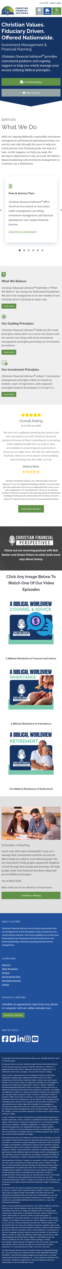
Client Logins (55, 3)
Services (6, 972)
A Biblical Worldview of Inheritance (31, 723)
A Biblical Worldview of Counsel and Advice (31, 658)
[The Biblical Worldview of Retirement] (31, 752)
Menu (57, 13)
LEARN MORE (8, 306)
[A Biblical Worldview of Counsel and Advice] (31, 621)
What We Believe (10, 968)
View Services (33, 92)
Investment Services (11, 980)
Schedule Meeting (33, 82)
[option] (31, 210)
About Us (6, 965)
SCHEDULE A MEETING (13, 1015)
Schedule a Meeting (31, 895)
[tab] (19, 250)
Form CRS (44, 3)
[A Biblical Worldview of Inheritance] (31, 687)
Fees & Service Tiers (11, 976)
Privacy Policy (10, 1061)
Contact (5, 984)
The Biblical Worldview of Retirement (31, 789)
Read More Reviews (31, 508)
